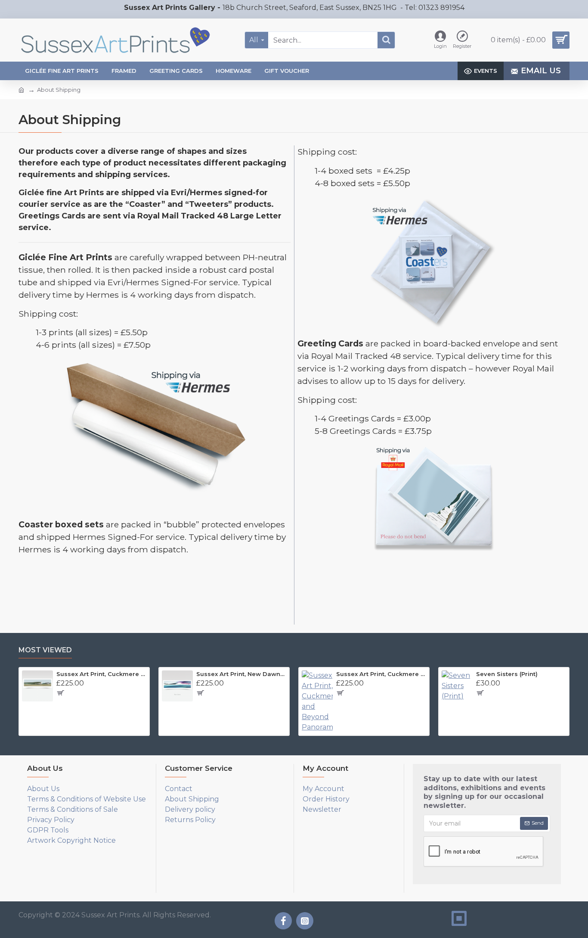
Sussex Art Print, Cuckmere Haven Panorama (101, 673)
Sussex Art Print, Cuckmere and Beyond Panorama (381, 673)
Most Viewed (45, 650)
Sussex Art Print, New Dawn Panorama (241, 673)
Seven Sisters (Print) (507, 673)
